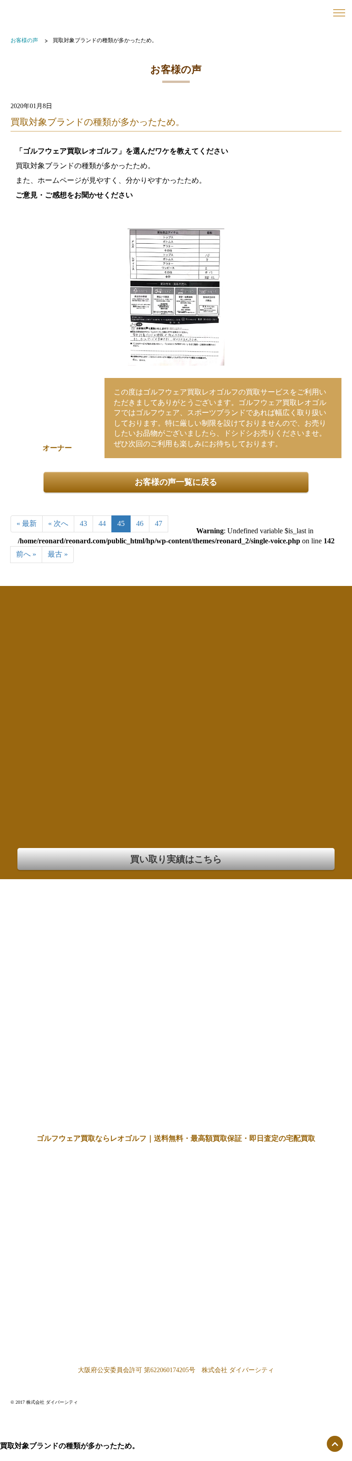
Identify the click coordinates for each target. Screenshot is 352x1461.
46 (139, 523)
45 (121, 523)
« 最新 (26, 523)
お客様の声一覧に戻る (176, 482)
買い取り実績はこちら (176, 859)
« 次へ (58, 523)
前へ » (26, 554)
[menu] (339, 13)
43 (83, 523)
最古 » (58, 554)
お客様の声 (24, 40)
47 (158, 523)
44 (102, 523)
